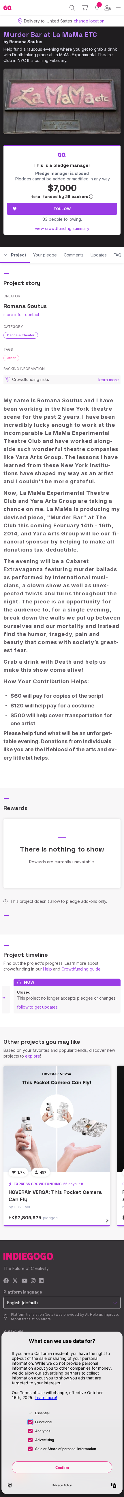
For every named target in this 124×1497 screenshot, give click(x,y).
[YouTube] (24, 1281)
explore (32, 1056)
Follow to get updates (37, 1007)
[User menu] (108, 8)
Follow (62, 208)
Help (47, 968)
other (11, 358)
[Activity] (97, 8)
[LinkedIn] (41, 1281)
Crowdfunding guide (81, 968)
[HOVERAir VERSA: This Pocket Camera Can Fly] (56, 1119)
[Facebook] (6, 1281)
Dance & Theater (20, 335)
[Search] (72, 8)
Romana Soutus (25, 41)
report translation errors (31, 1319)
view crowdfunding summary (62, 228)
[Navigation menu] (118, 8)
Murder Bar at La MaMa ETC (50, 34)
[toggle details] (108, 1223)
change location (89, 20)
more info (12, 314)
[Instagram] (33, 1281)
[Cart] (84, 8)
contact (32, 314)
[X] (15, 1281)
